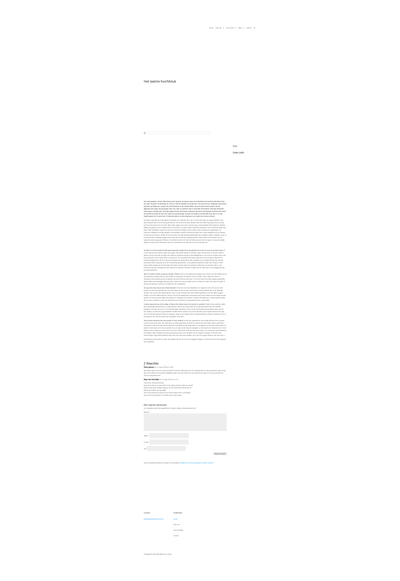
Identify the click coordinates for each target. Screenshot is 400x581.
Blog (240, 28)
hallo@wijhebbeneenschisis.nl (154, 519)
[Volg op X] (250, 554)
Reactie (147, 412)
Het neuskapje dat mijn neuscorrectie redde (243, 169)
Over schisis (230, 28)
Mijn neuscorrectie (243, 226)
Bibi (240, 205)
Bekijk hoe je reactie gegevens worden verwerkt (197, 463)
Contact (249, 28)
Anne (235, 146)
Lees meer (238, 179)
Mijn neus (239, 284)
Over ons (219, 28)
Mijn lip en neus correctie (241, 307)
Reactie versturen (220, 454)
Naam (146, 436)
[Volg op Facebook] (246, 554)
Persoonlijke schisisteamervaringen (244, 200)
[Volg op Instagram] (254, 554)
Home (211, 28)
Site (145, 449)
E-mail (146, 442)
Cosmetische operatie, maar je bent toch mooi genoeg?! (242, 257)
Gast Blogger (243, 311)
